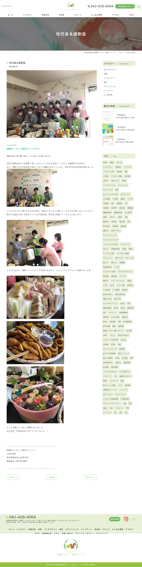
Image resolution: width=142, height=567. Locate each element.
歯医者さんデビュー (125, 376)
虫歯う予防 (117, 299)
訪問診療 (118, 167)
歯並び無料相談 (120, 294)
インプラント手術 (108, 171)
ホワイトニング (110, 86)
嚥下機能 (106, 367)
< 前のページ (12, 477)
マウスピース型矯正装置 (110, 399)
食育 (131, 358)
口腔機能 (122, 262)
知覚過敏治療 (107, 267)
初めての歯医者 (108, 358)
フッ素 (105, 285)
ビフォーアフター (120, 394)
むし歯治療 (106, 199)
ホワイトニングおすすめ (110, 194)
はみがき (123, 340)
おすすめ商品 (115, 317)
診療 (127, 408)
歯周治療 (123, 226)
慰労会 (113, 344)
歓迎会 (116, 308)
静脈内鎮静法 (107, 308)
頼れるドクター (116, 231)
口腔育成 (106, 317)
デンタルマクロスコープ (125, 271)
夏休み (105, 321)
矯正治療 (122, 221)
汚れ (115, 412)
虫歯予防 (124, 290)
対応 (120, 412)
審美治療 (114, 276)
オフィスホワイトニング (110, 240)
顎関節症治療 (118, 212)
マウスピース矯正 (116, 176)
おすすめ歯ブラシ (124, 371)
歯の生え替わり (108, 294)
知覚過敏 (115, 226)
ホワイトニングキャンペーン (112, 403)
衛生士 (123, 303)
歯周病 (123, 199)
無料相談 (127, 176)
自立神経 (124, 358)
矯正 (105, 82)
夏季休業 (112, 321)
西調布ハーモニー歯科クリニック (113, 331)
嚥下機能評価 (127, 321)
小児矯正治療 (125, 399)
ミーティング (123, 390)
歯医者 (112, 162)
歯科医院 (122, 208)
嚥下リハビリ (119, 258)
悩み (111, 408)
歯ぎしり (106, 262)
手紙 (119, 321)
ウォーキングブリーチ (110, 349)
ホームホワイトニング (110, 235)
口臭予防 (114, 208)
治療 (119, 344)
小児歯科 (115, 199)
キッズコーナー (125, 244)
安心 (126, 412)
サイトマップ (102, 533)
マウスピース (119, 408)
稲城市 (124, 181)
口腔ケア (106, 181)
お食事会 (106, 344)
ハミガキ (130, 199)
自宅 (130, 403)
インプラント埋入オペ (110, 371)
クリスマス (122, 276)
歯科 (112, 203)
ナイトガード (107, 376)
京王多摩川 (106, 226)
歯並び (105, 408)
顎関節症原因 (107, 212)
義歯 (116, 190)
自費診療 (120, 326)
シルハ (120, 385)
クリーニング (107, 412)
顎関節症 (130, 208)
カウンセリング (108, 190)
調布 (128, 221)
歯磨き (105, 217)
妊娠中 (120, 217)
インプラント (109, 90)
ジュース (112, 335)
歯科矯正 (122, 349)
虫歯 (124, 403)
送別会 (123, 308)
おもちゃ (106, 249)
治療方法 (118, 362)
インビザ (116, 267)
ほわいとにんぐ (108, 394)
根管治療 (106, 276)
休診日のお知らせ (123, 335)
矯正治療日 (114, 367)
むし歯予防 (108, 95)
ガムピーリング (125, 194)
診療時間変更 (123, 312)
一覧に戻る (52, 477)
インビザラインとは (109, 185)
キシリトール (113, 312)
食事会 (131, 249)
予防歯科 (106, 203)
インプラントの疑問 (123, 253)
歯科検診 (106, 221)
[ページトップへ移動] (133, 519)
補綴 (114, 326)
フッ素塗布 (106, 290)
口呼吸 (124, 249)
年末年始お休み (108, 362)
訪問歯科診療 (115, 249)
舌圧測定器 (126, 362)
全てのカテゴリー (110, 69)
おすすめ (119, 162)
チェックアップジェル (118, 281)
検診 (104, 312)
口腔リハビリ (115, 181)
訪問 (105, 74)
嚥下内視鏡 (106, 326)
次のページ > (90, 477)
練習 (122, 381)
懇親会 (105, 381)
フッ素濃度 (116, 290)
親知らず (106, 281)
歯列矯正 (119, 203)
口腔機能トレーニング (110, 390)
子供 (126, 203)
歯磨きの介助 (107, 299)
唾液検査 (127, 385)
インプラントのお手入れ (110, 244)
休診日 (117, 358)
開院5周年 (130, 308)
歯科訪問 (119, 171)
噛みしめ (114, 262)
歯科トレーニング (123, 353)
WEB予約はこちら (124, 6)
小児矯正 (106, 176)
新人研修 (129, 331)
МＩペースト (130, 258)
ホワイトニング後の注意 (110, 340)
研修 (128, 303)
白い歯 (112, 285)
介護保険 (106, 208)
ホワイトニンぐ (108, 258)
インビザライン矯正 (109, 271)
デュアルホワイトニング (110, 303)
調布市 (105, 162)
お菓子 (105, 335)
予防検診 (114, 221)
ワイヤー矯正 (121, 285)
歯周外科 (106, 231)
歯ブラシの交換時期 (109, 353)
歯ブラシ (112, 217)
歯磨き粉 (124, 317)
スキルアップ (114, 381)
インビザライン (110, 78)
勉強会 (129, 281)
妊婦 (126, 217)
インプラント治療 (108, 253)
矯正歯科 (130, 285)
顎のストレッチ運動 (109, 385)
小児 (115, 376)
